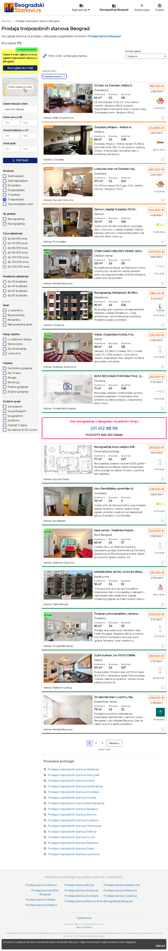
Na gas (12, 377)
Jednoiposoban (18, 180)
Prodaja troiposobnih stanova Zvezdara (73, 792)
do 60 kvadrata (17, 295)
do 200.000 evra (18, 266)
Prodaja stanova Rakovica (120, 890)
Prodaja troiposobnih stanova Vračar (71, 780)
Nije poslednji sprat (20, 324)
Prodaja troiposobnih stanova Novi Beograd (76, 803)
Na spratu (14, 319)
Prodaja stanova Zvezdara (81, 895)
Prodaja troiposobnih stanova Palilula (72, 831)
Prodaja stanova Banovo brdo (83, 901)
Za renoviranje (17, 348)
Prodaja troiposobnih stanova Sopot (71, 848)
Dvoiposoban (16, 190)
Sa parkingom (17, 411)
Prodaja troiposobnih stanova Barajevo (73, 809)
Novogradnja (16, 219)
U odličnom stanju (20, 339)
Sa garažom (15, 415)
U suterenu (15, 310)
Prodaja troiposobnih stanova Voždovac (73, 769)
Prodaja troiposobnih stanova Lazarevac (74, 854)
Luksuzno (14, 353)
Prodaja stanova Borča (79, 885)
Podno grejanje (18, 386)
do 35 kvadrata (17, 281)
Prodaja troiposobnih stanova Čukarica (73, 820)
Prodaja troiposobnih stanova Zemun (72, 814)
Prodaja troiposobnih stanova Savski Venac (75, 786)
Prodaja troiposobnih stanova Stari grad (73, 775)
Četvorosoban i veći (20, 204)
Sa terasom (15, 406)
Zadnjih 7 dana (17, 425)
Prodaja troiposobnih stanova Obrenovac (74, 825)
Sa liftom (13, 420)
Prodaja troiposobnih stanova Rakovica (73, 842)
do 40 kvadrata (17, 286)
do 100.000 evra (18, 257)
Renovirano (15, 344)
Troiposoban (16, 199)
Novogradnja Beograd (118, 901)
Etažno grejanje (18, 391)
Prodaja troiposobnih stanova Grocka (72, 797)
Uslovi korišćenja (84, 927)
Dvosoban (14, 185)
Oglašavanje (84, 917)
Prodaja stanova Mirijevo (41, 905)
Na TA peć (14, 373)
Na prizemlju (16, 315)
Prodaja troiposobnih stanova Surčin (71, 837)
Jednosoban (16, 176)
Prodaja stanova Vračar (40, 899)
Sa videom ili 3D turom (22, 429)
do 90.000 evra (17, 252)
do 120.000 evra (18, 261)
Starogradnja (16, 223)
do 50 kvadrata (17, 290)
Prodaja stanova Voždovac (81, 890)
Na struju (14, 382)
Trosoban (14, 194)
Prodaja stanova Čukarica (120, 895)
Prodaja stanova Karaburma (122, 885)
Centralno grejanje (20, 368)
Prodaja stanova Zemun (41, 885)
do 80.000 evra (18, 248)
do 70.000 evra (17, 243)
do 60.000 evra (17, 238)
